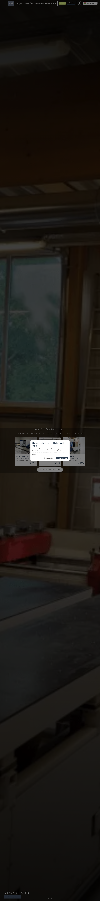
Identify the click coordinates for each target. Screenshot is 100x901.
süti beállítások (49, 458)
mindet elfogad (62, 458)
